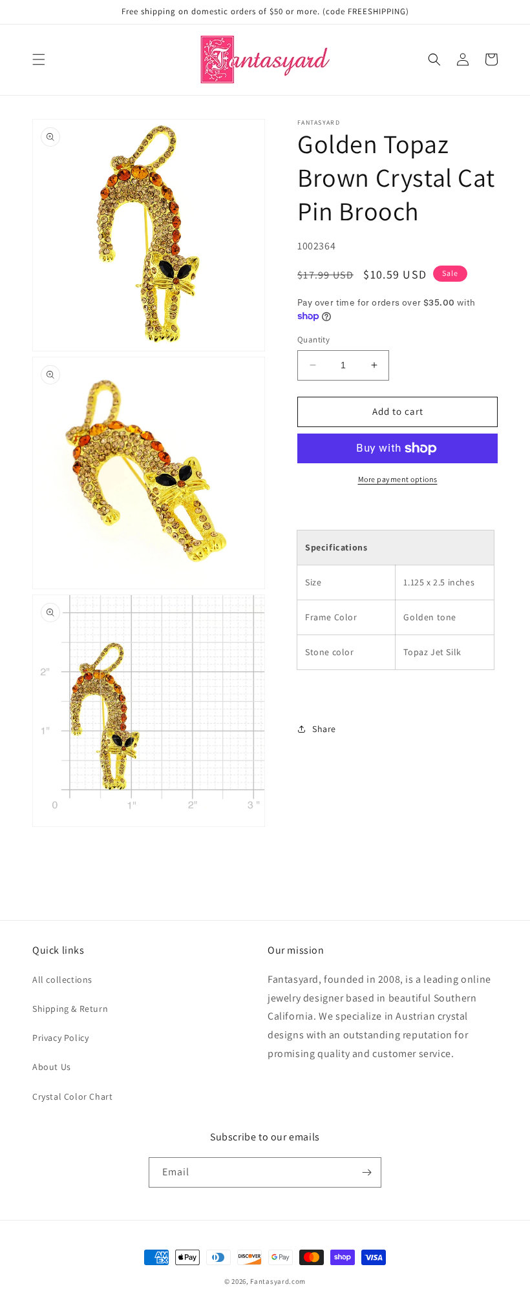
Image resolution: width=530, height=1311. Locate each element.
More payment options (398, 479)
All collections (62, 979)
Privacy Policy (60, 1038)
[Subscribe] (366, 1172)
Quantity (313, 339)
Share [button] (324, 729)
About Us (51, 1067)
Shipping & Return (70, 1008)
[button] (39, 59)
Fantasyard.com (278, 1281)
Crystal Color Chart (72, 1096)
